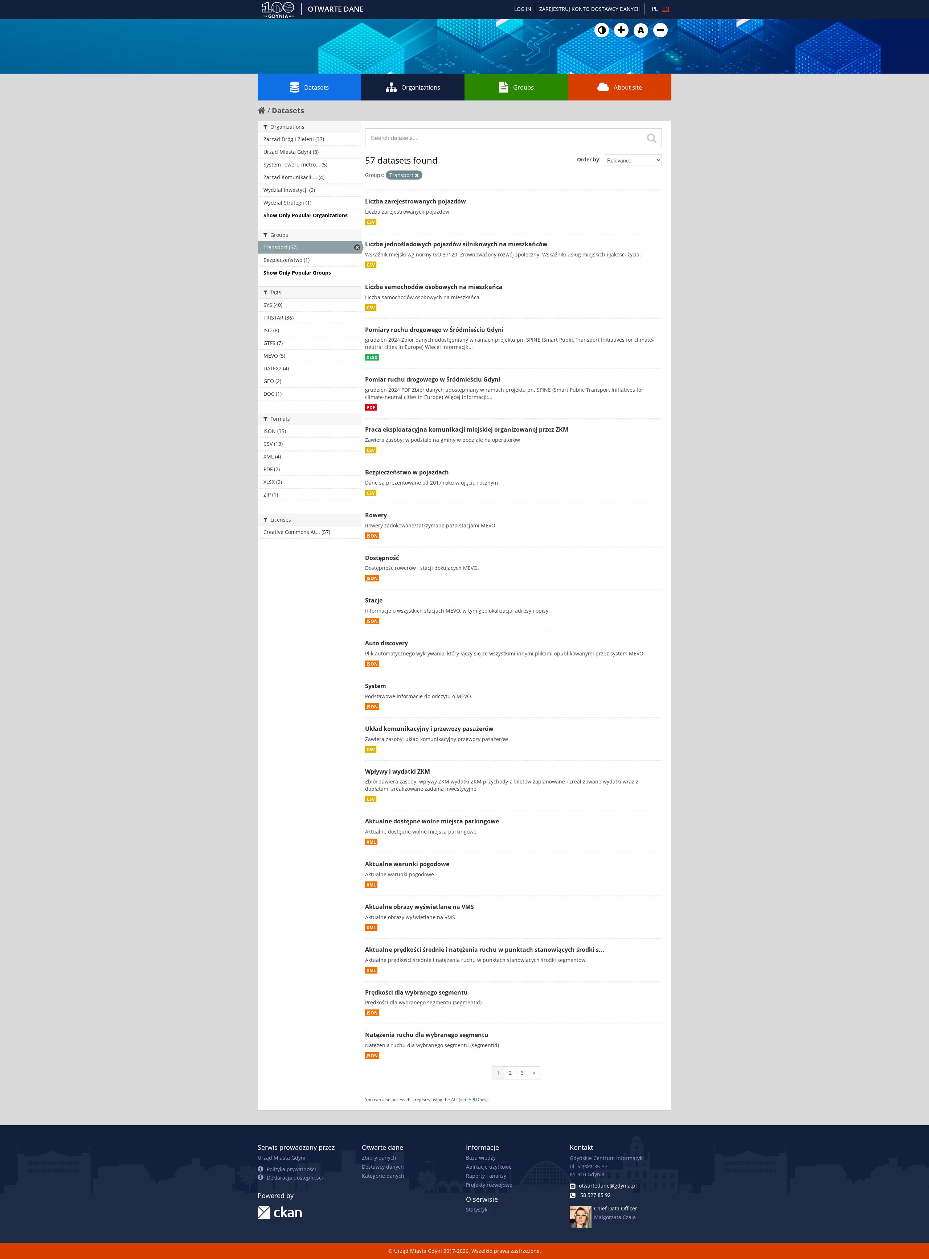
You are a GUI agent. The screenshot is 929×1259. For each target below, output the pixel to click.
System (375, 686)
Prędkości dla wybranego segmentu (416, 992)
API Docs (477, 1099)
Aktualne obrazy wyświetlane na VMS (419, 907)
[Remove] (417, 175)
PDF (371, 407)
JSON (372, 536)
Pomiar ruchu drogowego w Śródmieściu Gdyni (432, 379)
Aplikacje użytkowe (489, 1166)
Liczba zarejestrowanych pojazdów (415, 201)
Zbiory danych (379, 1157)
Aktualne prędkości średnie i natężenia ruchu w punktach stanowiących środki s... (484, 950)
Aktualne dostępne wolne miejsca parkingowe (432, 821)
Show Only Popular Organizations (305, 215)
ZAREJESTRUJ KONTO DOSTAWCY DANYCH (590, 8)
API (454, 1099)
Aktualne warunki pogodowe (407, 864)
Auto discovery (386, 643)
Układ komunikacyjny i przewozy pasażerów (429, 729)
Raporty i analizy (486, 1175)
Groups (523, 87)
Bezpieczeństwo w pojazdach (407, 472)
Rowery (376, 515)
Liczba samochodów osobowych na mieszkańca (434, 287)
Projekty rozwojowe (489, 1184)
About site (628, 87)
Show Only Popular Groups (297, 272)
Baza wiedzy (481, 1157)
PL (655, 8)
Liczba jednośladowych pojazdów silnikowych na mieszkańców (456, 244)
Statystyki (477, 1209)
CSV (371, 222)
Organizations (420, 87)
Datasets (316, 87)
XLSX (372, 357)
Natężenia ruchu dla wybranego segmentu (426, 1035)
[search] (651, 137)
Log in (522, 8)
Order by (588, 159)
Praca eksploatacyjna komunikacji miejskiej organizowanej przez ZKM (466, 429)
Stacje (373, 600)
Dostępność (382, 558)
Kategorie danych (383, 1175)
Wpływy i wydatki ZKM (397, 771)
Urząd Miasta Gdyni (282, 1157)
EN (665, 8)
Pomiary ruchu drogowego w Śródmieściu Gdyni (434, 330)
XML (371, 842)
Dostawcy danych (383, 1166)
